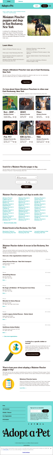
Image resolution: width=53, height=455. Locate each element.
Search (26, 186)
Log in (36, 5)
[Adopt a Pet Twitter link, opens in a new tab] (31, 424)
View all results (26, 148)
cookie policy (6, 449)
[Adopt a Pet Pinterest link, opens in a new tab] (34, 424)
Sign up (44, 5)
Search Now (26, 82)
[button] (13, 117)
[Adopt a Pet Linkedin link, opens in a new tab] (43, 424)
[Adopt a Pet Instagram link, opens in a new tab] (40, 424)
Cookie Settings (27, 445)
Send (45, 411)
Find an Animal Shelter (33, 354)
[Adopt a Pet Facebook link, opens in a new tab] (29, 424)
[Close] (50, 448)
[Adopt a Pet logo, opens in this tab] (26, 434)
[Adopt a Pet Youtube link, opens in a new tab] (37, 424)
